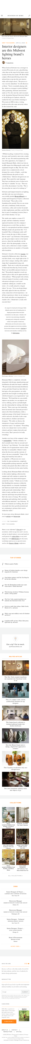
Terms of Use (4, 996)
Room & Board (19, 196)
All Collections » (15, 876)
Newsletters (7, 1031)
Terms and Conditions (17, 1034)
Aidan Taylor (10, 63)
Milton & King (8, 845)
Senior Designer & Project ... (15, 892)
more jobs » (15, 946)
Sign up (18, 530)
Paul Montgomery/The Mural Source (8, 825)
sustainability (7, 441)
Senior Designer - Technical (15, 919)
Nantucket (8, 828)
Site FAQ (18, 1031)
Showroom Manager (15, 901)
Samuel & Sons (22, 823)
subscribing (15, 536)
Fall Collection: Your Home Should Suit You (22, 869)
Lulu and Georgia (22, 866)
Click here (23, 328)
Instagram (17, 516)
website (8, 516)
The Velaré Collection (22, 825)
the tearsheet (12, 521)
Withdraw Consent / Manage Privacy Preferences (16, 1040)
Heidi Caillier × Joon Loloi (22, 846)
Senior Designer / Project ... (15, 928)
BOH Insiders (16, 333)
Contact (14, 1030)
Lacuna (23, 254)
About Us (5, 1030)
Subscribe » (9, 1021)
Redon (8, 870)
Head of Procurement (15, 937)
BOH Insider (15, 539)
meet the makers (8, 43)
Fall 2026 (22, 848)
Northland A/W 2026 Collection (8, 847)
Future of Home (14, 543)
